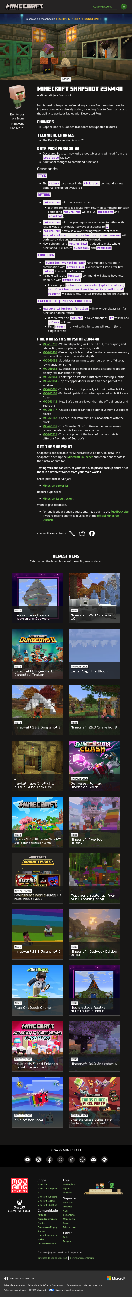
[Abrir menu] (124, 6)
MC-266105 (50, 393)
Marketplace (69, 1184)
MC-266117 (50, 410)
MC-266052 (50, 360)
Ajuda (66, 1210)
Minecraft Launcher (80, 457)
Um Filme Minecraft (47, 1243)
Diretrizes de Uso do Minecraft (52, 1257)
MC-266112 (50, 401)
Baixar (66, 1223)
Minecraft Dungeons (47, 1196)
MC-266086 (50, 389)
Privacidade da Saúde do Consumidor (45, 1285)
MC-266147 (50, 418)
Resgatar (67, 1241)
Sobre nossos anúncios (15, 1290)
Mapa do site (69, 1219)
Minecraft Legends (47, 1200)
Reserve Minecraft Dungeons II (79, 19)
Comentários (69, 1214)
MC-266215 (50, 434)
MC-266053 (50, 369)
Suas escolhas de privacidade (69, 1290)
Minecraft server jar (55, 485)
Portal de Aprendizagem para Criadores (47, 1219)
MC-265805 (50, 352)
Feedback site (120, 511)
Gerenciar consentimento (82, 1257)
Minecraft (42, 1184)
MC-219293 (50, 344)
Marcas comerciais (93, 1285)
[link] (27, 1159)
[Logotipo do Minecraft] (24, 7)
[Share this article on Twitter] (72, 533)
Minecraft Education (47, 1205)
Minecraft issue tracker (58, 498)
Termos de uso (74, 1285)
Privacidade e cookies (14, 1285)
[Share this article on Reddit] (82, 533)
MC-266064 (50, 377)
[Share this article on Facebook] (92, 533)
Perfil (65, 1237)
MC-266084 (50, 381)
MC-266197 (50, 426)
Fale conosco (69, 1227)
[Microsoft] (116, 1278)
